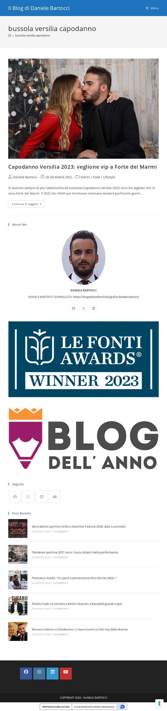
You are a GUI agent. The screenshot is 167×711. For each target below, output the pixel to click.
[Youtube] (55, 497)
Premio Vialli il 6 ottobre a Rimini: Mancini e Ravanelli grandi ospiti (77, 604)
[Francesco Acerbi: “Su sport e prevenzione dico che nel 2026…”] (17, 580)
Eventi (85, 177)
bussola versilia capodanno (32, 35)
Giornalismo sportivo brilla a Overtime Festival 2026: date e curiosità (78, 526)
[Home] (9, 35)
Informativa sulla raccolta (56, 706)
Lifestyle (109, 177)
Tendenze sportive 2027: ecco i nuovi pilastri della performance (75, 552)
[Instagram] (83, 308)
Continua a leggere (28, 205)
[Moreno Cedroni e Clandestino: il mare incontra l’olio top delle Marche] (17, 631)
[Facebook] (73, 308)
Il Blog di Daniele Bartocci (39, 8)
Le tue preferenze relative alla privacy (94, 706)
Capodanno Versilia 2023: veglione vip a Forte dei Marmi (82, 166)
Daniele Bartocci (25, 177)
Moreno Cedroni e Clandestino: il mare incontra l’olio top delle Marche (80, 629)
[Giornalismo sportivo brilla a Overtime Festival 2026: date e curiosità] (17, 528)
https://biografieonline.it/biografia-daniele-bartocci (106, 297)
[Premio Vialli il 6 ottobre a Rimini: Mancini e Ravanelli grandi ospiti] (17, 605)
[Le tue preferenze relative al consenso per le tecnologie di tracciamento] (159, 703)
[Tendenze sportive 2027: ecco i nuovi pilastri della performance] (17, 554)
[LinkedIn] (93, 308)
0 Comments (60, 531)
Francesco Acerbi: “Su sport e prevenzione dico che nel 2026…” (74, 578)
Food (96, 177)
